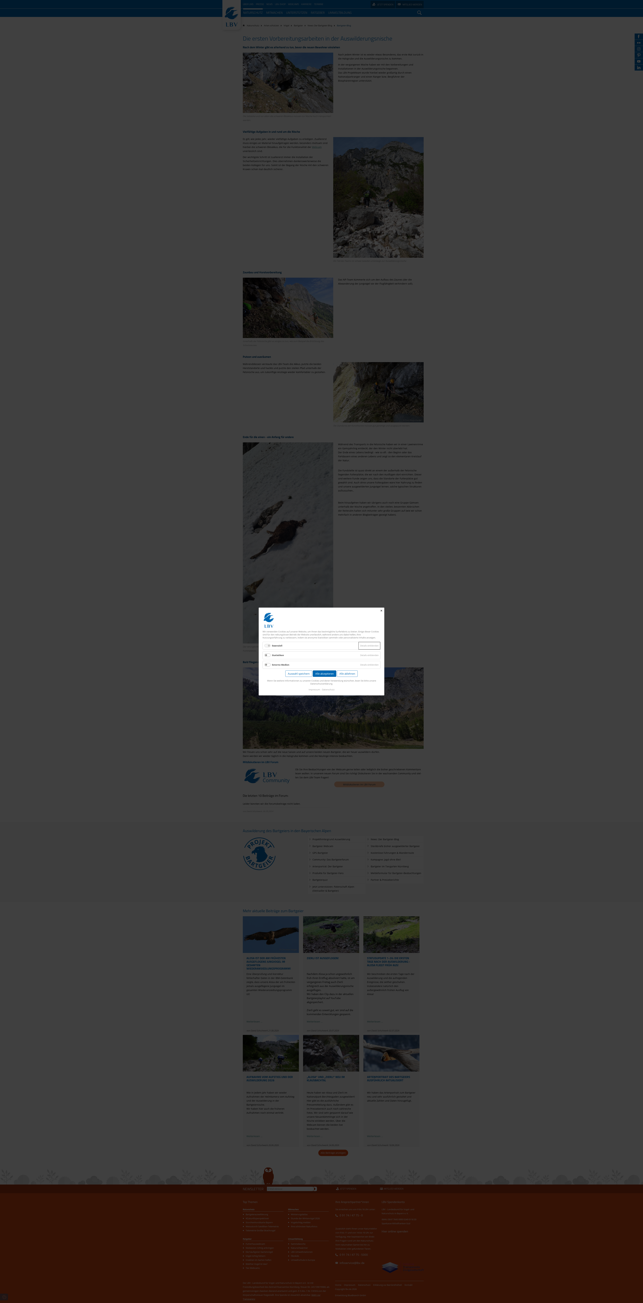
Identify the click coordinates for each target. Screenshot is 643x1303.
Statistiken (278, 655)
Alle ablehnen (347, 673)
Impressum (314, 689)
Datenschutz (328, 689)
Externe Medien (280, 664)
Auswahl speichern (299, 673)
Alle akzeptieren (324, 673)
